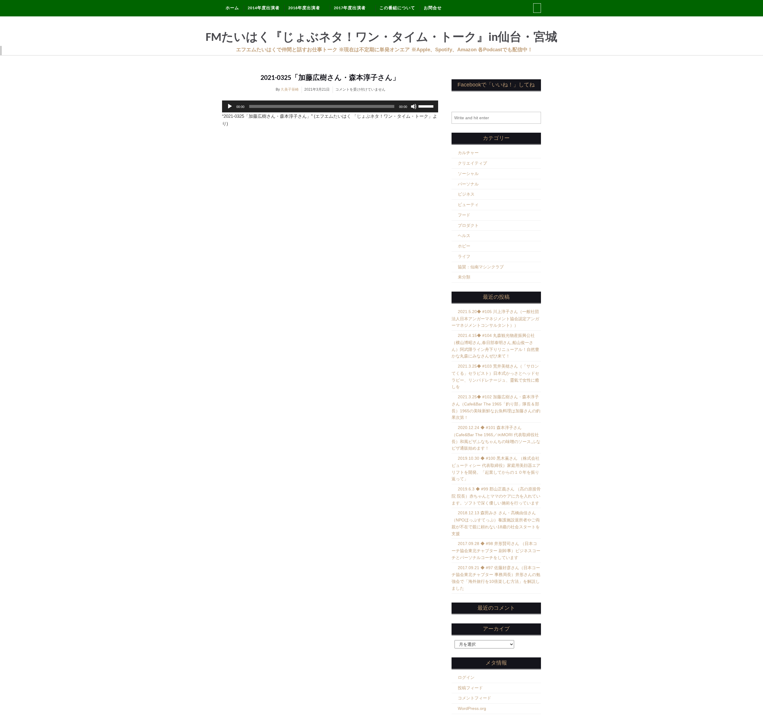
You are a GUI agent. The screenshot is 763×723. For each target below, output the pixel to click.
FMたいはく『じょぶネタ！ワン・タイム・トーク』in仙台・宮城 (381, 38)
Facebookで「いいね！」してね (496, 85)
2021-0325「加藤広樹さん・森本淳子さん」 (330, 78)
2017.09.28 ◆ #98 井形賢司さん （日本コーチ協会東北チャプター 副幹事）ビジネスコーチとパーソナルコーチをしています (496, 550)
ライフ (464, 256)
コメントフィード (474, 698)
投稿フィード (470, 687)
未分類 (464, 277)
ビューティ (468, 204)
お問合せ (433, 8)
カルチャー (468, 152)
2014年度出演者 (264, 8)
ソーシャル (468, 173)
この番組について (397, 8)
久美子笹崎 (290, 89)
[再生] (230, 106)
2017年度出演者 (350, 8)
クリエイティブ (472, 163)
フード (464, 215)
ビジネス (466, 194)
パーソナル (468, 184)
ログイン (466, 677)
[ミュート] (414, 106)
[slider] (426, 105)
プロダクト (468, 225)
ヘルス (464, 235)
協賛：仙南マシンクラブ (481, 266)
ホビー (464, 246)
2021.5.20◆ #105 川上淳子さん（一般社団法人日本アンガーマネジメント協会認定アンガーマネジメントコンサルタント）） (495, 318)
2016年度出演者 (304, 8)
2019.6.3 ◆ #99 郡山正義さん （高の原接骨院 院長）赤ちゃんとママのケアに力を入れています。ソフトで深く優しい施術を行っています (496, 496)
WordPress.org (472, 708)
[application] (330, 106)
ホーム (232, 8)
